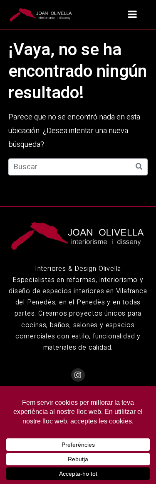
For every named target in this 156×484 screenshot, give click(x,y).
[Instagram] (77, 375)
